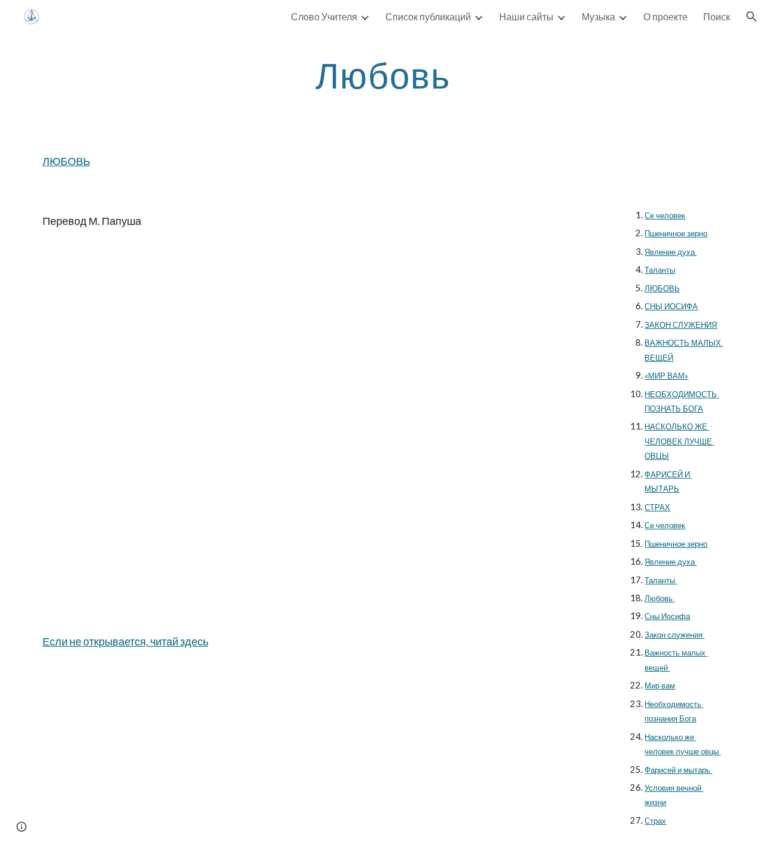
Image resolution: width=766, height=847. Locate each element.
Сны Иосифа (667, 616)
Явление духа (671, 252)
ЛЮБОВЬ (66, 160)
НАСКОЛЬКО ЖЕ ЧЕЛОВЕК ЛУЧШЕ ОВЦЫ (679, 441)
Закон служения (674, 634)
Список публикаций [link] (428, 16)
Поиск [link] (716, 16)
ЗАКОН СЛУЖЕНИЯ (681, 325)
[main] (383, 74)
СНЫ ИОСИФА (671, 306)
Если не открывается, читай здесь (125, 641)
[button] (751, 16)
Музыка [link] (598, 16)
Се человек (665, 215)
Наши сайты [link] (526, 16)
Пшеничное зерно (676, 233)
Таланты (660, 270)
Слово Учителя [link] (324, 16)
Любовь (659, 598)
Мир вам (660, 685)
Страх (655, 820)
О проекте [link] (665, 16)
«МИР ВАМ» (666, 375)
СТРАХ (657, 507)
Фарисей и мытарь (678, 770)
